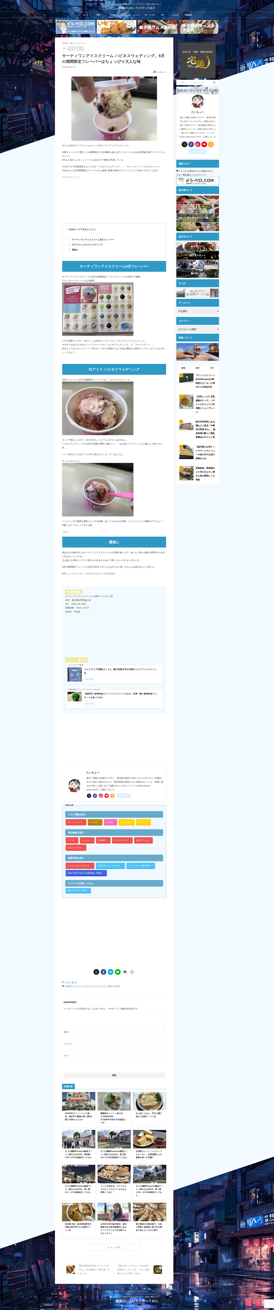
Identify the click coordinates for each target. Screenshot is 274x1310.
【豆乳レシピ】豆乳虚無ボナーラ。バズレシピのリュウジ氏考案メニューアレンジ (205, 404)
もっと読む (115, 1247)
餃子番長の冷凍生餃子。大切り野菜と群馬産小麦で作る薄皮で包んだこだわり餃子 (149, 1227)
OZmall (109, 822)
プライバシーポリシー (159, 1291)
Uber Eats (125, 822)
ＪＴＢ (71, 840)
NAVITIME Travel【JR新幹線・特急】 (85, 873)
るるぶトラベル (75, 847)
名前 (66, 1032)
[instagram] (101, 796)
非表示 (92, 229)
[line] (118, 972)
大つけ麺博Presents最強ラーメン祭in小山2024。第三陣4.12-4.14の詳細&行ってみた (114, 1154)
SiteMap (130, 1291)
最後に (75, 249)
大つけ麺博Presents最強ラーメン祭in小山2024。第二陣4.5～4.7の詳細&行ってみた (78, 1189)
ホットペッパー (75, 822)
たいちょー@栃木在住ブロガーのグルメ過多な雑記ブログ (137, 1297)
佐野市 (110, 986)
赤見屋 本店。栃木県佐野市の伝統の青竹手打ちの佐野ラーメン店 (78, 1227)
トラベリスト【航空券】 (140, 865)
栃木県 (117, 986)
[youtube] (106, 796)
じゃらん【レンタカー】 (79, 865)
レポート (124, 15)
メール (67, 1044)
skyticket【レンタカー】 (109, 865)
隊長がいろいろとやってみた (137, 8)
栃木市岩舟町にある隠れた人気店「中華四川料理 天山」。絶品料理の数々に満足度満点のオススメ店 (205, 429)
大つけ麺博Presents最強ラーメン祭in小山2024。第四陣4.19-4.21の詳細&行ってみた (78, 1154)
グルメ (111, 15)
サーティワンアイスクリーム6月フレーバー (93, 239)
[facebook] (95, 796)
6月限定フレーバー (73, 986)
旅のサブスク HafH (77, 890)
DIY (162, 15)
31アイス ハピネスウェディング (87, 244)
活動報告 (188, 15)
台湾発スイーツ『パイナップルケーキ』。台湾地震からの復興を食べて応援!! (149, 1154)
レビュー (137, 15)
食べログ (142, 822)
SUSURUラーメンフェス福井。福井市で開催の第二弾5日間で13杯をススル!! (78, 1116)
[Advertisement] (86, 200)
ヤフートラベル (121, 840)
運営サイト (119, 1291)
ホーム (85, 15)
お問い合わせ (142, 1291)
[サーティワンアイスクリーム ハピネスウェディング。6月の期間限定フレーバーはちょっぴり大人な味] (110, 972)
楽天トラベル (142, 840)
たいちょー (161, 71)
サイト (66, 1055)
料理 (98, 15)
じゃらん (86, 840)
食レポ (74, 982)
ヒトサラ (94, 822)
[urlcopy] (132, 972)
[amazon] (112, 796)
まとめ (175, 15)
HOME (108, 1291)
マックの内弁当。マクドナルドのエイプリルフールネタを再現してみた (113, 1189)
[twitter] (89, 796)
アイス (67, 982)
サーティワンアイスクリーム (94, 986)
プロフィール (124, 796)
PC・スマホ (150, 15)
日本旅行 (102, 840)
